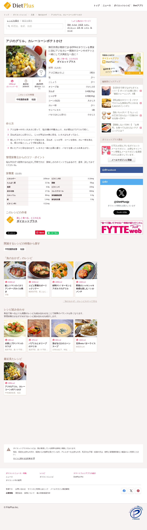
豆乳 (78, 28)
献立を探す (27, 21)
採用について (29, 493)
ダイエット (71, 28)
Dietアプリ (138, 5)
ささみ (74, 25)
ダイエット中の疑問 (13, 480)
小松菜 (80, 25)
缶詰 (34, 99)
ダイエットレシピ (122, 5)
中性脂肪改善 (23, 99)
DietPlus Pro (78, 477)
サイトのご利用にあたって (38, 489)
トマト (86, 28)
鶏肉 (69, 25)
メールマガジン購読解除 (59, 489)
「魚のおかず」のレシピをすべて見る (80, 301)
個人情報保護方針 (43, 493)
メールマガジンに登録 (122, 160)
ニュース (107, 5)
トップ (97, 5)
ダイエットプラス (27, 221)
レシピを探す (13, 21)
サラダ (69, 31)
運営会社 (18, 493)
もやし (86, 25)
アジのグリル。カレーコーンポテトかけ (66, 15)
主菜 (32, 15)
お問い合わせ (20, 489)
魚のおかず (42, 15)
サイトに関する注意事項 (23, 459)
